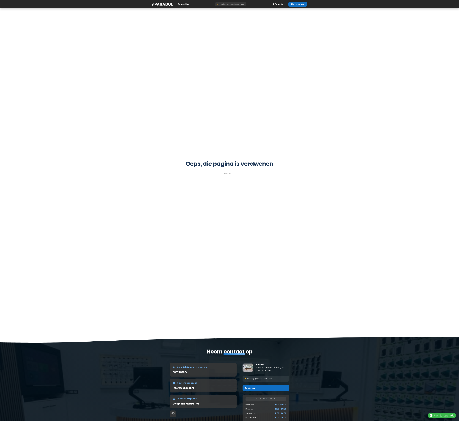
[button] (266, 388)
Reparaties (183, 4)
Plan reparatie (297, 4)
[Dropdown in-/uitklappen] (284, 4)
